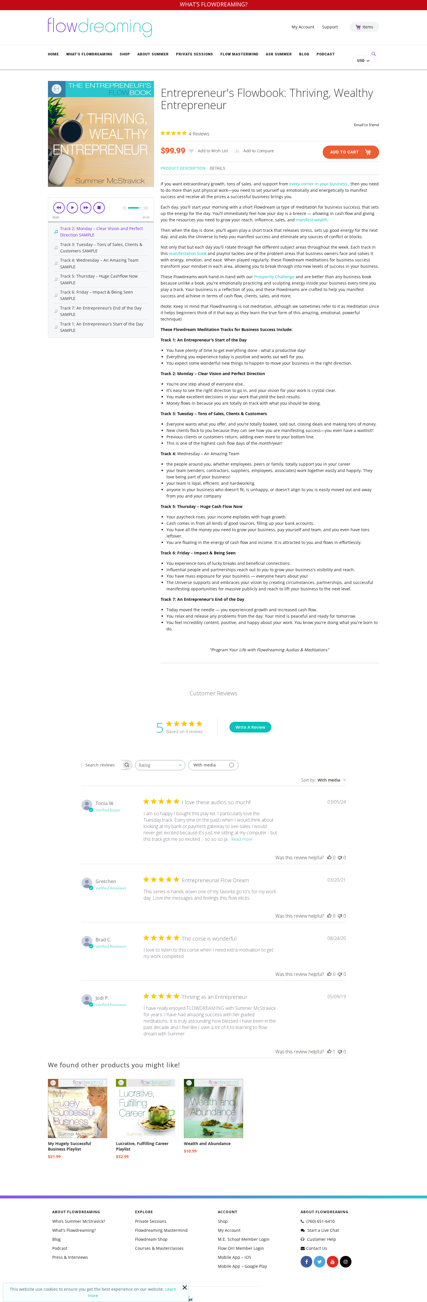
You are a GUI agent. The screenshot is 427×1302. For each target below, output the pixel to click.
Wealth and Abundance (207, 1143)
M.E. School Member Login (244, 1239)
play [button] (72, 208)
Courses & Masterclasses (159, 1248)
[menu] (193, 54)
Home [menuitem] (53, 54)
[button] (363, 60)
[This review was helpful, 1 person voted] (329, 1051)
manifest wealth (311, 220)
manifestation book (188, 253)
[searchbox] (101, 765)
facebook (306, 1261)
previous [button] (59, 208)
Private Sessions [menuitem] (194, 54)
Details (217, 168)
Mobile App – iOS (234, 1257)
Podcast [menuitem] (326, 54)
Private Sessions (150, 1221)
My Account (303, 27)
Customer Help (321, 1239)
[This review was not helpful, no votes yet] (340, 857)
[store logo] (100, 27)
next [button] (86, 208)
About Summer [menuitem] (153, 54)
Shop (223, 1221)
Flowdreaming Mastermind (161, 1230)
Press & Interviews (70, 1257)
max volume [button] (145, 208)
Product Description (183, 168)
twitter (319, 1261)
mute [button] (124, 208)
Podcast (59, 1248)
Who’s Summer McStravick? (78, 1221)
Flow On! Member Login (241, 1248)
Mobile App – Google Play (242, 1266)
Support (330, 27)
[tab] (185, 167)
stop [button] (99, 208)
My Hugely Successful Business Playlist (69, 1146)
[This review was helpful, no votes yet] (329, 857)
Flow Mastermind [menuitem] (239, 54)
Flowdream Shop (151, 1239)
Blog (56, 1239)
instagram (345, 1261)
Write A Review (250, 727)
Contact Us (316, 1248)
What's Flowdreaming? (74, 1230)
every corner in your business (318, 184)
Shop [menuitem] (125, 54)
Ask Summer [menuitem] (279, 54)
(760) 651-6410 (320, 1221)
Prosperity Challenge (275, 276)
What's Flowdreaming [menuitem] (89, 54)
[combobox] (160, 765)
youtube (332, 1261)
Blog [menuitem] (304, 54)
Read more (242, 839)
